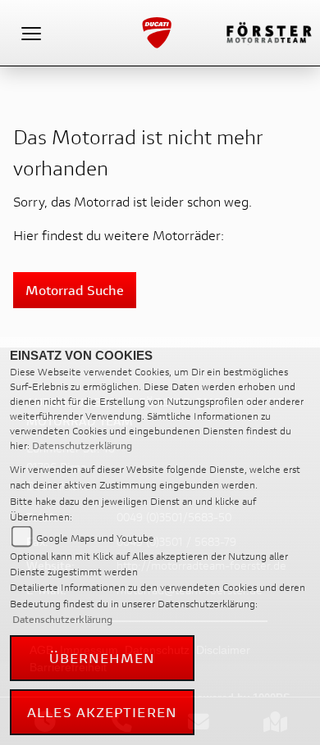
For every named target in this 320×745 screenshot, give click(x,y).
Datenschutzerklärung (82, 445)
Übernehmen (102, 657)
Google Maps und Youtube (95, 538)
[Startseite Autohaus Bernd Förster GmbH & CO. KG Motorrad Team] (268, 30)
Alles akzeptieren (102, 711)
